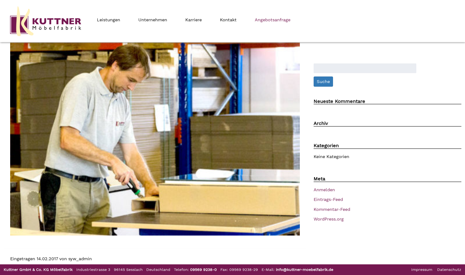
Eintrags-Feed (328, 199)
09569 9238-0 (203, 269)
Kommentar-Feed (332, 209)
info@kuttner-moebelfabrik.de (304, 269)
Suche (323, 81)
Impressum (421, 269)
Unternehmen (152, 19)
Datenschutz (449, 269)
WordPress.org (329, 219)
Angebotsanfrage (272, 19)
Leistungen (108, 19)
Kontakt (228, 19)
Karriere (193, 19)
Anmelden (324, 189)
